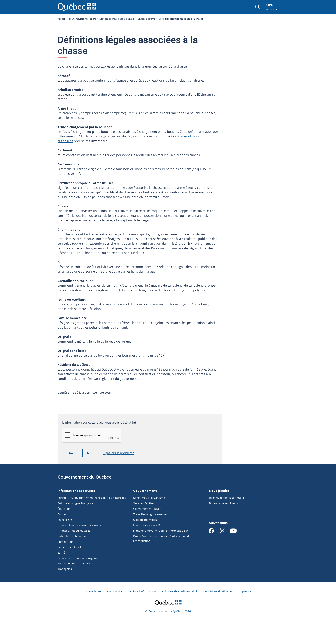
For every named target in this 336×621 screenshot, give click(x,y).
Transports (65, 569)
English (269, 4)
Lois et (145, 525)
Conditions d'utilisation (218, 591)
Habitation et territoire (72, 536)
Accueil (61, 18)
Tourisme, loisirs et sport (82, 18)
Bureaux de (222, 503)
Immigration (66, 542)
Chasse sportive (146, 18)
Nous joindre (271, 9)
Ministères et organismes (149, 498)
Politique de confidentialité (179, 591)
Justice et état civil (69, 547)
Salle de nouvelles (145, 520)
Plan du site (114, 591)
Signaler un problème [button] (118, 453)
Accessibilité (93, 591)
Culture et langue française (75, 503)
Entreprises (65, 520)
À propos (245, 591)
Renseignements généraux (226, 498)
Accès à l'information (142, 591)
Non (92, 454)
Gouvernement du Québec (85, 477)
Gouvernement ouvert (147, 509)
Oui (72, 454)
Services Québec (144, 503)
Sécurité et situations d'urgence (78, 558)
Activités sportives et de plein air (116, 18)
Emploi (62, 514)
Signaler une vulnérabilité (159, 530)
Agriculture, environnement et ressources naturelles (92, 498)
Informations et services (76, 491)
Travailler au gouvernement (151, 514)
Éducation (64, 509)
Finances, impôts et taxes (74, 530)
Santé (61, 552)
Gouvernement (145, 491)
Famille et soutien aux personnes (79, 525)
